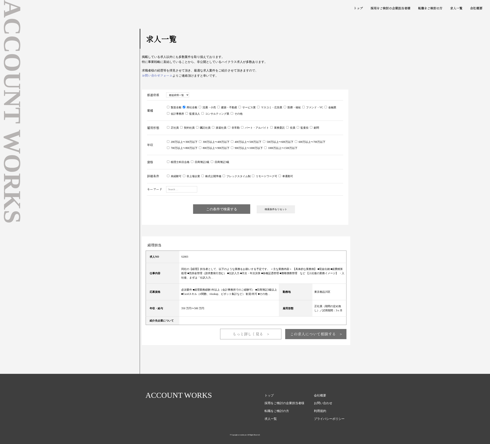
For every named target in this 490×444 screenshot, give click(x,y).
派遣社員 (220, 127)
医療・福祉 (294, 107)
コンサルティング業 (216, 113)
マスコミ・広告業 (271, 107)
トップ (358, 8)
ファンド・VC (314, 107)
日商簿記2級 (201, 162)
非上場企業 (193, 176)
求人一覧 (456, 8)
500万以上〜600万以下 (279, 142)
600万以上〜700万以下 (311, 142)
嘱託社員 (205, 127)
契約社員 (189, 127)
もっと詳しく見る (251, 334)
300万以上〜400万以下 (215, 142)
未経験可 (175, 176)
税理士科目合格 (179, 162)
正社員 (174, 127)
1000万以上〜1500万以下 (282, 148)
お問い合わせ (323, 403)
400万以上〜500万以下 (247, 142)
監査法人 (194, 113)
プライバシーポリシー (329, 418)
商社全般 (191, 107)
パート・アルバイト (256, 127)
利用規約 (320, 410)
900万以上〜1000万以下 (248, 148)
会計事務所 (177, 113)
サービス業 (249, 107)
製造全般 (175, 107)
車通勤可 (287, 176)
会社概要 (476, 8)
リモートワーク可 (266, 176)
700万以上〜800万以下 (184, 148)
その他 (238, 113)
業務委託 (279, 127)
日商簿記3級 (221, 162)
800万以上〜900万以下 (215, 148)
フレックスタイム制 (238, 176)
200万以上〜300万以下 (184, 142)
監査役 (304, 127)
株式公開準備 (212, 176)
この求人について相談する (316, 334)
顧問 (316, 127)
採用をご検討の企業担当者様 (390, 8)
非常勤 (235, 127)
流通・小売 (209, 107)
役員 (292, 127)
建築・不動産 (228, 107)
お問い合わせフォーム (157, 75)
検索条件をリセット (276, 209)
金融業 (331, 107)
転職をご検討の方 (430, 8)
